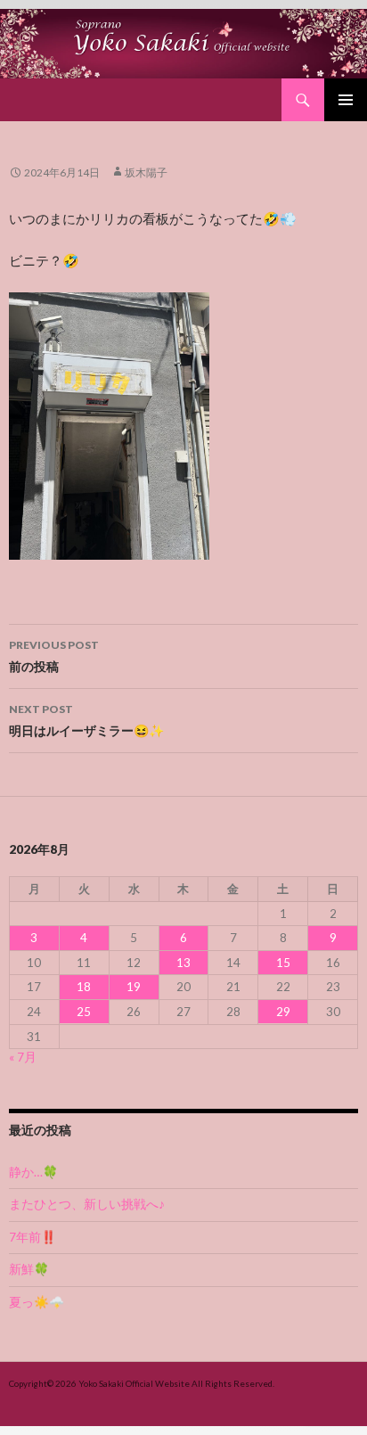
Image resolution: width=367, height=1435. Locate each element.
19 (133, 987)
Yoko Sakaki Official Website (134, 1383)
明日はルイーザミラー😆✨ (86, 720)
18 (84, 987)
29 (283, 1011)
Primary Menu (345, 99)
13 (183, 962)
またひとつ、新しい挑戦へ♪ (87, 1204)
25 (84, 1011)
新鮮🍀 (29, 1269)
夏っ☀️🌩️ (36, 1302)
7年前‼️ (32, 1237)
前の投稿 (54, 656)
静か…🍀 (33, 1172)
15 (283, 962)
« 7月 (23, 1057)
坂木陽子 (146, 172)
